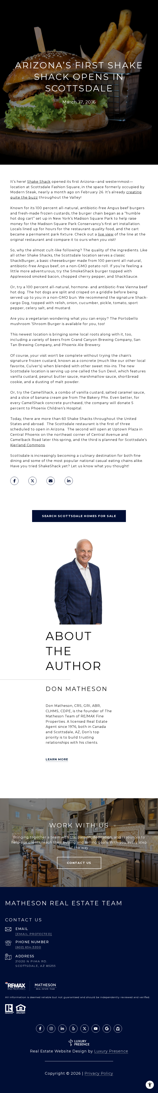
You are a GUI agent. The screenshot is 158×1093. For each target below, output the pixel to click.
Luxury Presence (111, 1051)
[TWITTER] (50, 776)
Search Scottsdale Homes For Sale (79, 516)
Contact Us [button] (79, 863)
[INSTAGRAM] (50, 787)
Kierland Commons (27, 445)
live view (106, 234)
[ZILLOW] (73, 776)
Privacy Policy (99, 1073)
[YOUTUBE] (107, 776)
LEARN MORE (57, 759)
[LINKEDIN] (84, 776)
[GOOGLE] (61, 787)
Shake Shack (39, 182)
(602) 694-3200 (28, 947)
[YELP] (61, 776)
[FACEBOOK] (96, 776)
